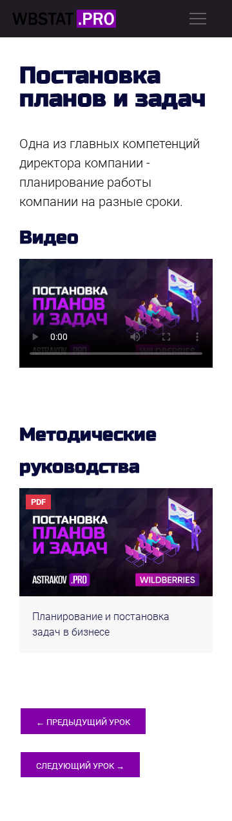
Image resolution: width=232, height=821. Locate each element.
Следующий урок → (80, 766)
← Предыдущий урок (83, 722)
